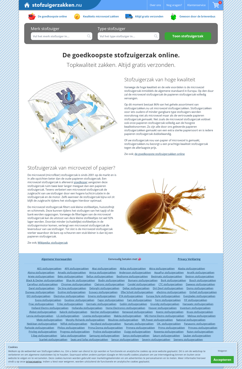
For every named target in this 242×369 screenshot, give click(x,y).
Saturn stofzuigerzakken (166, 335)
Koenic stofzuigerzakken (169, 311)
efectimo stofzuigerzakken (171, 292)
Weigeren (222, 350)
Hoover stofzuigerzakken (162, 308)
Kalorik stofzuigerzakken (73, 311)
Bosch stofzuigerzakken (202, 280)
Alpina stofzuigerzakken (41, 272)
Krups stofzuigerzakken (200, 311)
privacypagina (33, 361)
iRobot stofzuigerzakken (42, 311)
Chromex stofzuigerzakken (76, 284)
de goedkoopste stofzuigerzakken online (159, 154)
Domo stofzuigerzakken (200, 288)
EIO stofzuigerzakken (38, 296)
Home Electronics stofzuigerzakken (125, 308)
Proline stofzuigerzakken (107, 331)
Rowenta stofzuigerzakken (169, 331)
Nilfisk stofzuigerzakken (73, 323)
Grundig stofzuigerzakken (164, 304)
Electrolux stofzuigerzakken (69, 296)
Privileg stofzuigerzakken (43, 331)
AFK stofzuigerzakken (77, 268)
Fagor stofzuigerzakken (111, 300)
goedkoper (81, 182)
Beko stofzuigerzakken (70, 276)
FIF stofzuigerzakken (195, 300)
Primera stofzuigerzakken (140, 327)
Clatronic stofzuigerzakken (109, 284)
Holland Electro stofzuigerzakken (49, 308)
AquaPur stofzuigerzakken (169, 272)
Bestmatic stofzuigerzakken (166, 276)
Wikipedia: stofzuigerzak (53, 242)
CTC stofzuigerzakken (171, 284)
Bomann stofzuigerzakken (143, 280)
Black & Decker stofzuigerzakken (44, 280)
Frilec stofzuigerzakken (70, 304)
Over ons (155, 5)
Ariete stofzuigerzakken (41, 276)
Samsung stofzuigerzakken (104, 335)
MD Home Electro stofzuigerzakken (164, 315)
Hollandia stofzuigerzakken (87, 308)
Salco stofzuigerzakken (73, 335)
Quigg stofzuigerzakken (137, 331)
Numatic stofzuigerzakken (139, 323)
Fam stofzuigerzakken (139, 300)
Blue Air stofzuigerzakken (80, 280)
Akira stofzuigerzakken (162, 268)
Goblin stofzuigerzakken (133, 304)
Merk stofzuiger (45, 28)
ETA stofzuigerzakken (131, 296)
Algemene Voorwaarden (56, 259)
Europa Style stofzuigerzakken (163, 296)
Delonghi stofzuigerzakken (104, 288)
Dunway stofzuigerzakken (39, 292)
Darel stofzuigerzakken (41, 288)
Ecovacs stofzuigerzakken (103, 292)
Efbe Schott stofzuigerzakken (137, 292)
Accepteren (222, 359)
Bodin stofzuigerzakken (111, 280)
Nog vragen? (174, 5)
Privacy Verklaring (189, 259)
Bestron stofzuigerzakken (199, 276)
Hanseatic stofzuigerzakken (198, 304)
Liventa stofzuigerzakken (97, 315)
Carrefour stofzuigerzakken (42, 284)
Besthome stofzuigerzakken (132, 276)
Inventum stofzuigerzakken (195, 308)
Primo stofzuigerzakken (171, 327)
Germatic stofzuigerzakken (101, 304)
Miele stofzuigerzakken (49, 319)
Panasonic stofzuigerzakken (199, 323)
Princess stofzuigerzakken (202, 327)
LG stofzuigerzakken (67, 315)
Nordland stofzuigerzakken (106, 323)
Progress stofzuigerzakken (75, 331)
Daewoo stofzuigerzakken (200, 284)
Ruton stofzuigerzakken (200, 331)
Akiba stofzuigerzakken (133, 268)
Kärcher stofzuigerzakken (105, 311)
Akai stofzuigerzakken (104, 268)
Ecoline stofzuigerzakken (72, 292)
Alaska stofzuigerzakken (191, 268)
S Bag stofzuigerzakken (44, 335)
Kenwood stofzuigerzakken (137, 311)
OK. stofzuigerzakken (169, 323)
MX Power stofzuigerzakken (157, 319)
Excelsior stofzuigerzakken (79, 300)
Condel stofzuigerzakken (141, 284)
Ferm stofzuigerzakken (168, 300)
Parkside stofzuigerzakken (39, 327)
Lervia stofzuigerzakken (40, 315)
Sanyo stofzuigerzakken (136, 335)
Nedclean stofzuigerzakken (42, 323)
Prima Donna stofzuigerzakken (105, 327)
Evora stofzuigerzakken (48, 300)
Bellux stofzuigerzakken (99, 276)
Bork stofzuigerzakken (173, 280)
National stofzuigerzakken (190, 319)
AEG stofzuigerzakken (49, 268)
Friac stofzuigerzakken (41, 304)
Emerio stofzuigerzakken (102, 296)
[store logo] (53, 5)
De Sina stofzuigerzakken (72, 288)
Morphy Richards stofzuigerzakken (85, 319)
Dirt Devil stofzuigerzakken (168, 288)
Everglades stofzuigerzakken (199, 296)
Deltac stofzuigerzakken (136, 288)
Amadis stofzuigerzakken (72, 272)
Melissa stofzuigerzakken (202, 315)
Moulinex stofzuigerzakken (123, 319)
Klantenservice (196, 5)
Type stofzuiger (111, 28)
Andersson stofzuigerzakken (135, 272)
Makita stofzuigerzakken (127, 315)
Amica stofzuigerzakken (102, 272)
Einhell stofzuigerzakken (203, 292)
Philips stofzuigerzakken (71, 327)
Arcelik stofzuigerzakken (200, 272)
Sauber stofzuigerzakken (197, 335)
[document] (121, 354)
